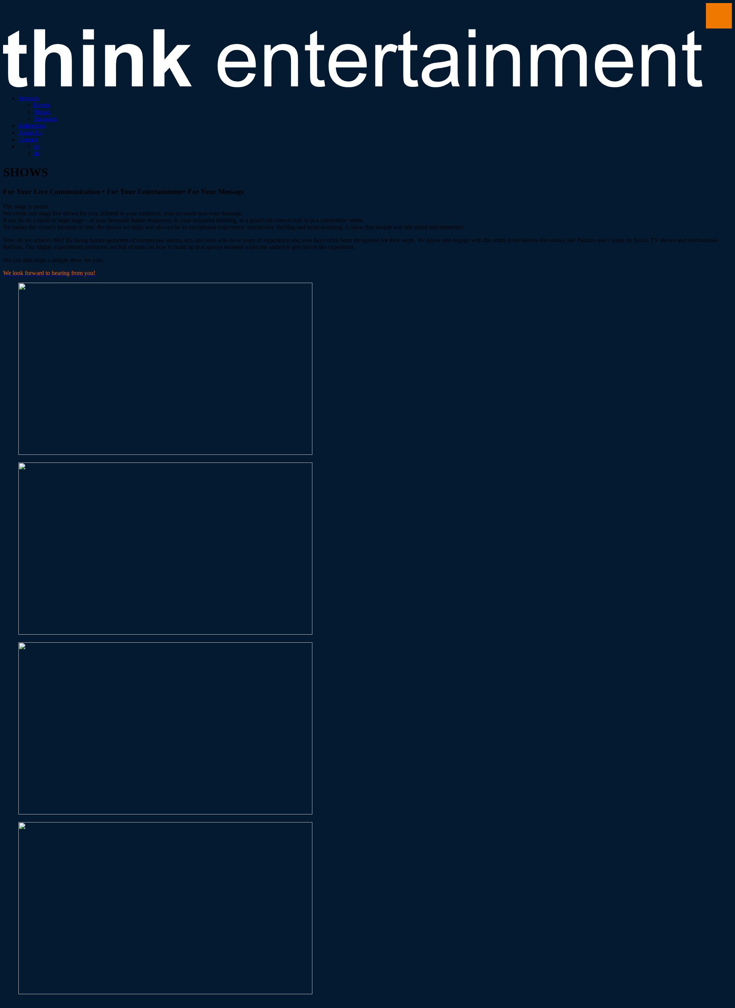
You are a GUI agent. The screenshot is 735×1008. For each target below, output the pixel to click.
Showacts (45, 119)
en (36, 146)
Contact (27, 139)
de (36, 153)
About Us (30, 132)
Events (42, 105)
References (31, 125)
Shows (42, 112)
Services (28, 98)
